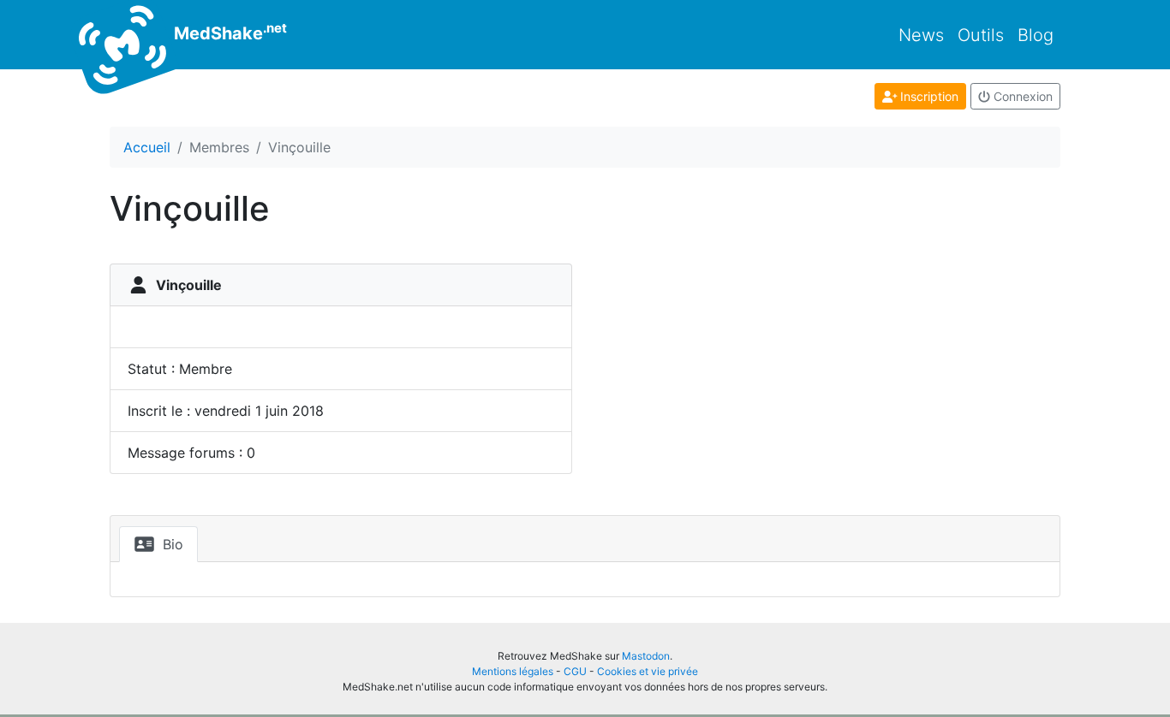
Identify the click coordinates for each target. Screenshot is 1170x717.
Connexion (1021, 96)
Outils (981, 35)
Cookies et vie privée (647, 671)
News (921, 35)
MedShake (228, 32)
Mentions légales (512, 671)
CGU (575, 671)
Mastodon (646, 655)
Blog (1036, 35)
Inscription (927, 96)
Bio (170, 544)
